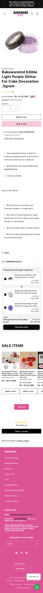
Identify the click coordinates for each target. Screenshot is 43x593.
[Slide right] (26, 400)
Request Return (11, 463)
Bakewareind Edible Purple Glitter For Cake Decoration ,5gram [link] (26, 305)
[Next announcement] (38, 4)
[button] (4, 13)
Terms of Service (12, 501)
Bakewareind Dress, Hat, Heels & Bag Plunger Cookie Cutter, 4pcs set (28, 374)
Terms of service (16, 584)
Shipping (5, 100)
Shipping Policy (11, 485)
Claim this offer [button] (21, 327)
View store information (14, 138)
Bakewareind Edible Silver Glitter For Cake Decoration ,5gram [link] (26, 292)
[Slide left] (16, 400)
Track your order (12, 458)
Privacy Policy (11, 496)
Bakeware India (20, 577)
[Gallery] (21, 44)
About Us (9, 469)
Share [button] (6, 253)
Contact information (23, 588)
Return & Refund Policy (14, 490)
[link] (10, 279)
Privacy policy (31, 580)
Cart (6, 479)
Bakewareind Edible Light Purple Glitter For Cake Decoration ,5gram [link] (25, 276)
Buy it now (21, 124)
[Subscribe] (35, 544)
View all (21, 407)
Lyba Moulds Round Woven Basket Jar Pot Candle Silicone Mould (10, 373)
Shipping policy (29, 584)
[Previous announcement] (4, 4)
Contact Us (9, 474)
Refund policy (19, 580)
